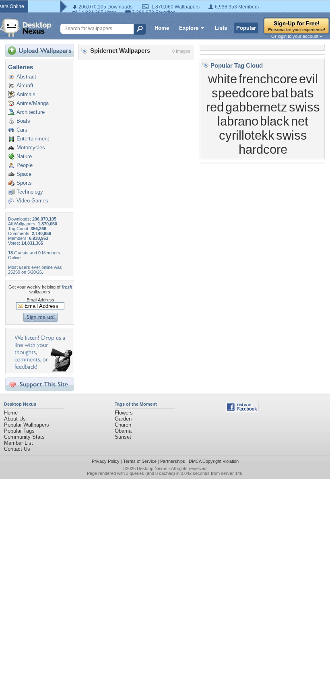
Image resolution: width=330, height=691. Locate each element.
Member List (18, 443)
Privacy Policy (106, 461)
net (299, 121)
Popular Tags (19, 431)
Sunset (123, 437)
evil (308, 79)
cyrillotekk (246, 135)
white (222, 79)
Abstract (26, 77)
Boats (23, 121)
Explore (188, 28)
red (215, 107)
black (274, 121)
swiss (304, 107)
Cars (21, 130)
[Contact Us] (42, 370)
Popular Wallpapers (26, 425)
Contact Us (17, 449)
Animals (25, 94)
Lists (221, 28)
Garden (123, 419)
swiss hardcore (273, 142)
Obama (123, 431)
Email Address (40, 299)
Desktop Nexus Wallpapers (26, 28)
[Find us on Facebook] (242, 410)
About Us (15, 419)
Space (23, 174)
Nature (24, 156)
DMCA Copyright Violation (214, 461)
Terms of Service (140, 461)
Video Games (32, 201)
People (24, 165)
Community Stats (24, 437)
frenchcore (268, 79)
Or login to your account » (296, 36)
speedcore (241, 93)
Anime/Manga (32, 103)
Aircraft (24, 86)
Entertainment (32, 139)
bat (280, 93)
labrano (237, 121)
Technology (29, 192)
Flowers (124, 413)
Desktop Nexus (152, 468)
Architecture (30, 112)
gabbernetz (256, 107)
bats (302, 93)
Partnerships (172, 461)
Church (123, 425)
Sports (24, 183)
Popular (246, 28)
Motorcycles (30, 147)
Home (162, 28)
